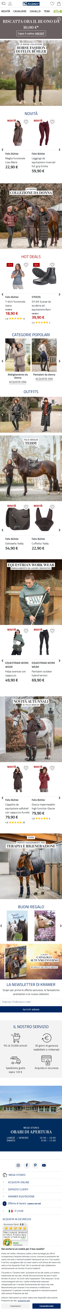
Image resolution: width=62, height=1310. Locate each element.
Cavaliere (19, 11)
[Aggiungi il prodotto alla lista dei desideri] (26, 122)
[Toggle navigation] (3, 3)
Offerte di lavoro (22, 1203)
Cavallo (35, 11)
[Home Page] (31, 3)
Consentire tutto (46, 1306)
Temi (47, 11)
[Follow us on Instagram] (18, 1165)
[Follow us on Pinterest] (35, 1165)
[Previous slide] (2, 73)
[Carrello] (59, 3)
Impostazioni (15, 1306)
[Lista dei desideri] (52, 3)
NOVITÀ (5, 11)
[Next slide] (59, 73)
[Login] (10, 3)
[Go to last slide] (2, 150)
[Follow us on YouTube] (44, 1165)
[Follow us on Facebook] (26, 1165)
